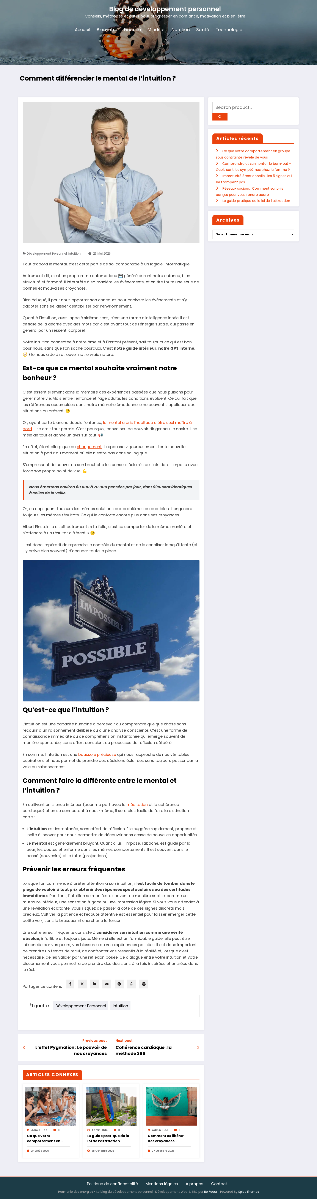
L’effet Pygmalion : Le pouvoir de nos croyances (71, 1050)
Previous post (94, 1041)
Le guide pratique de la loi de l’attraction (108, 1138)
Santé (202, 30)
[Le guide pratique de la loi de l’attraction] (111, 1105)
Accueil (82, 30)
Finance (132, 30)
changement (89, 446)
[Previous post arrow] (24, 1047)
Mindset (156, 30)
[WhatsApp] (131, 984)
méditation (137, 804)
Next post (124, 1041)
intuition (74, 253)
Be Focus (211, 1191)
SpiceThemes (248, 1191)
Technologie (229, 30)
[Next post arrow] (198, 1047)
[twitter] (82, 984)
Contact (219, 1183)
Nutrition (180, 30)
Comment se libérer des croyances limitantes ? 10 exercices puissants (166, 1138)
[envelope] (106, 984)
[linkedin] (94, 984)
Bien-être (107, 30)
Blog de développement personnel (165, 9)
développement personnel (47, 253)
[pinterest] (119, 984)
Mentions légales (162, 1183)
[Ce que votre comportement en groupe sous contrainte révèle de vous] (50, 1105)
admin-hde (39, 1130)
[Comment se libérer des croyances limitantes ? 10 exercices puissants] (171, 1105)
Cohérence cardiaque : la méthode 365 (144, 1050)
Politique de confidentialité (112, 1183)
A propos (194, 1183)
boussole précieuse (97, 754)
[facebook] (70, 984)
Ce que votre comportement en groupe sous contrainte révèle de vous (45, 1138)
